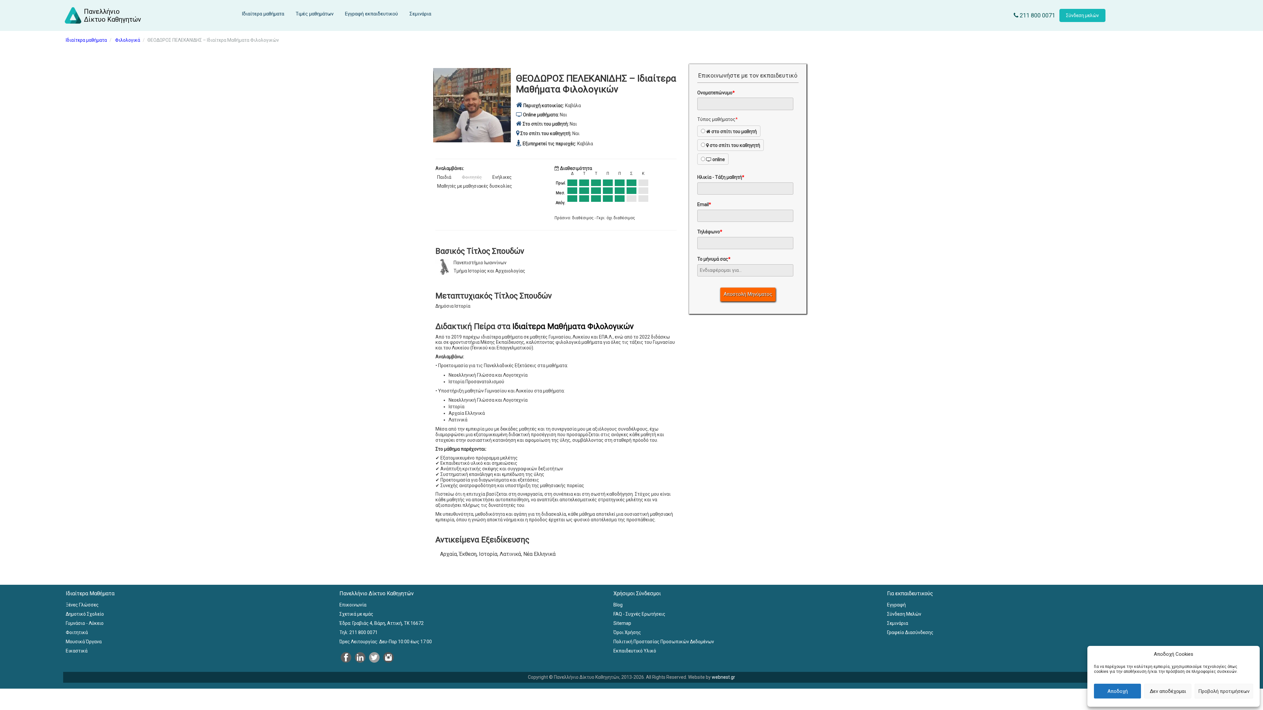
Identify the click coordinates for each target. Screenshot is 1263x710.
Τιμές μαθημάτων (315, 14)
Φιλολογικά (127, 40)
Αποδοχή (1117, 691)
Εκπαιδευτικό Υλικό (634, 650)
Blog (618, 604)
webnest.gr (723, 677)
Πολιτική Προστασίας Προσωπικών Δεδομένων (663, 641)
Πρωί (560, 183)
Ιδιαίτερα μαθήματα (263, 14)
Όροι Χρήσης (627, 632)
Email (704, 204)
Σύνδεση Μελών (904, 614)
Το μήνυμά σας (714, 259)
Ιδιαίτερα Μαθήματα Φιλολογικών (573, 326)
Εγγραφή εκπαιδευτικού (371, 14)
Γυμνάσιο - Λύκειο (85, 623)
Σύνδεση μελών (1082, 15)
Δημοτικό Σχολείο (85, 614)
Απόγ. (560, 203)
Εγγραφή (896, 604)
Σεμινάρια (420, 14)
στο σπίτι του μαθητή (733, 131)
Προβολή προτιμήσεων (1224, 691)
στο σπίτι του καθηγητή (734, 145)
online (718, 159)
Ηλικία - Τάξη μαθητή (720, 177)
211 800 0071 (1036, 15)
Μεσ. (560, 193)
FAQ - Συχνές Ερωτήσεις (639, 614)
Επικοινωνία (352, 604)
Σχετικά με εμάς (356, 614)
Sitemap (622, 623)
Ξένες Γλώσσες (82, 604)
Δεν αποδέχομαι (1168, 691)
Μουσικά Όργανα (84, 641)
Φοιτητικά (77, 632)
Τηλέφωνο (709, 231)
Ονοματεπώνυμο (716, 92)
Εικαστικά (76, 650)
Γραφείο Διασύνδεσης (910, 632)
